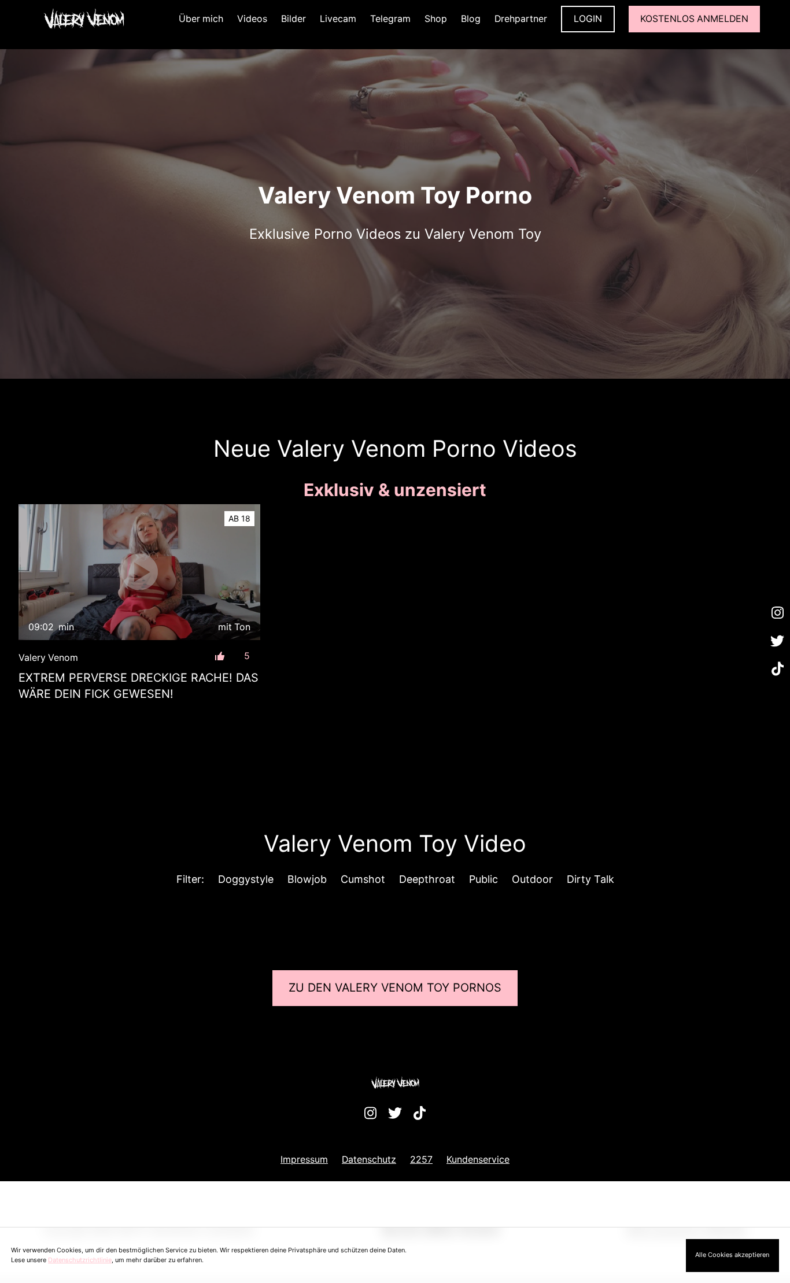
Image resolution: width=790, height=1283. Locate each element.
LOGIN (588, 18)
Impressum (304, 1159)
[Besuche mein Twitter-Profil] (777, 641)
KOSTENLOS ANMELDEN (694, 18)
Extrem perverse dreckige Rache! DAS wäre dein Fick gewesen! (139, 686)
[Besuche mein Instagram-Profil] (777, 613)
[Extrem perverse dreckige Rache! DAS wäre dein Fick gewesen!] (139, 572)
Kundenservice (478, 1159)
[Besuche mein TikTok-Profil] (777, 670)
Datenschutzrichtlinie (80, 1260)
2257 (421, 1159)
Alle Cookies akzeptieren (732, 1255)
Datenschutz (369, 1159)
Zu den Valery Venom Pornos (395, 987)
